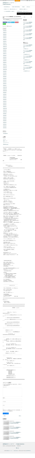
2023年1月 (4, 106)
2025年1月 (4, 64)
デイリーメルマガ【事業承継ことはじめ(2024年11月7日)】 (27, 51)
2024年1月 (4, 85)
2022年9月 (4, 113)
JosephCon (26, 54)
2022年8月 (4, 115)
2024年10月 (5, 69)
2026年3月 (4, 39)
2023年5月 (4, 99)
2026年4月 (4, 37)
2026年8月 (4, 30)
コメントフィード (6, 142)
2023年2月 (4, 104)
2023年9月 (4, 92)
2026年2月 (4, 41)
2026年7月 (4, 32)
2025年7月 (4, 53)
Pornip (25, 48)
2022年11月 (5, 110)
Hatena (13, 22)
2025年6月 (4, 55)
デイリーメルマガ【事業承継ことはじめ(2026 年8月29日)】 (27, 31)
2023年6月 (4, 97)
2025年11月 (5, 46)
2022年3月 (4, 124)
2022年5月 (4, 120)
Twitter (9, 22)
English (29, 0)
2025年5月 (4, 57)
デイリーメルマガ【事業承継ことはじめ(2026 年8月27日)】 (27, 38)
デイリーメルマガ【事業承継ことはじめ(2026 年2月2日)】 (27, 57)
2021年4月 (4, 127)
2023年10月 (5, 90)
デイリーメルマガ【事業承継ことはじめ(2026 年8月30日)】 (27, 27)
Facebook (5, 22)
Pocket (17, 22)
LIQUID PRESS (28, 450)
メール (4, 401)
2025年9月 (4, 50)
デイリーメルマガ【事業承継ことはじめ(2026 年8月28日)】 (27, 34)
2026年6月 (4, 34)
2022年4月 (4, 122)
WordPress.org (5, 144)
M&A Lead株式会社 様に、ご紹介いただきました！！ (24, 13)
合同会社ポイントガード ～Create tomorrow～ (14, 444)
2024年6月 (4, 76)
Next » (20, 415)
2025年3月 (4, 60)
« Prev (4, 415)
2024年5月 (4, 78)
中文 (31, 0)
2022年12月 (5, 108)
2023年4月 (4, 101)
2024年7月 (4, 74)
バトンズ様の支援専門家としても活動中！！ (9, 11)
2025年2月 (4, 62)
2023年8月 (4, 94)
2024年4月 (4, 80)
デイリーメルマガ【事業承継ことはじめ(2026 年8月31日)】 (27, 23)
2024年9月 (4, 71)
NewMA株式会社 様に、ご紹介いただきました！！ (23, 11)
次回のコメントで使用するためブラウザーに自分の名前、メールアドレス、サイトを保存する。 (12, 410)
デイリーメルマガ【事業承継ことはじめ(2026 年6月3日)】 (27, 46)
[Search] (31, 17)
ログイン (4, 139)
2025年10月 (5, 48)
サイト (4, 405)
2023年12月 (5, 87)
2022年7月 (4, 117)
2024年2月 (4, 83)
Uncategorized (10, 26)
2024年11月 (5, 67)
